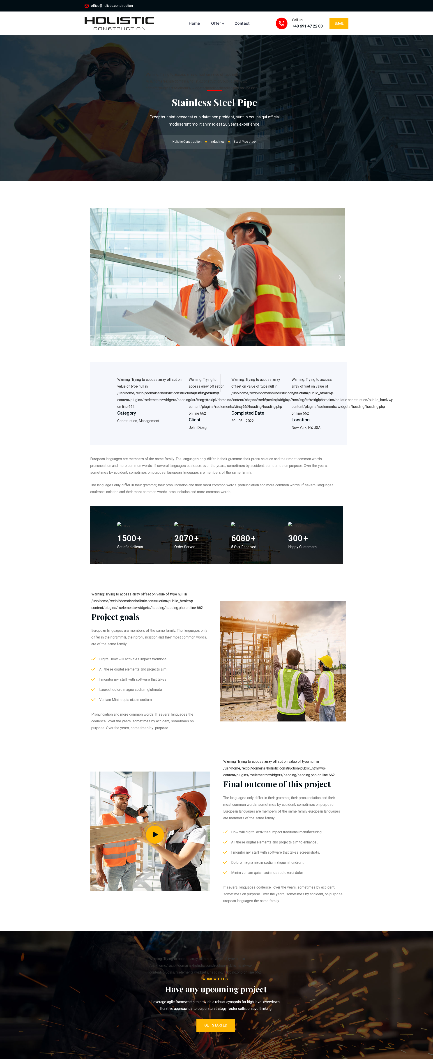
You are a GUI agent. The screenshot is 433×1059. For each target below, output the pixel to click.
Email (338, 23)
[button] (95, 277)
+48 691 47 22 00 (307, 26)
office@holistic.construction (112, 6)
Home (194, 23)
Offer (216, 23)
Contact (242, 23)
